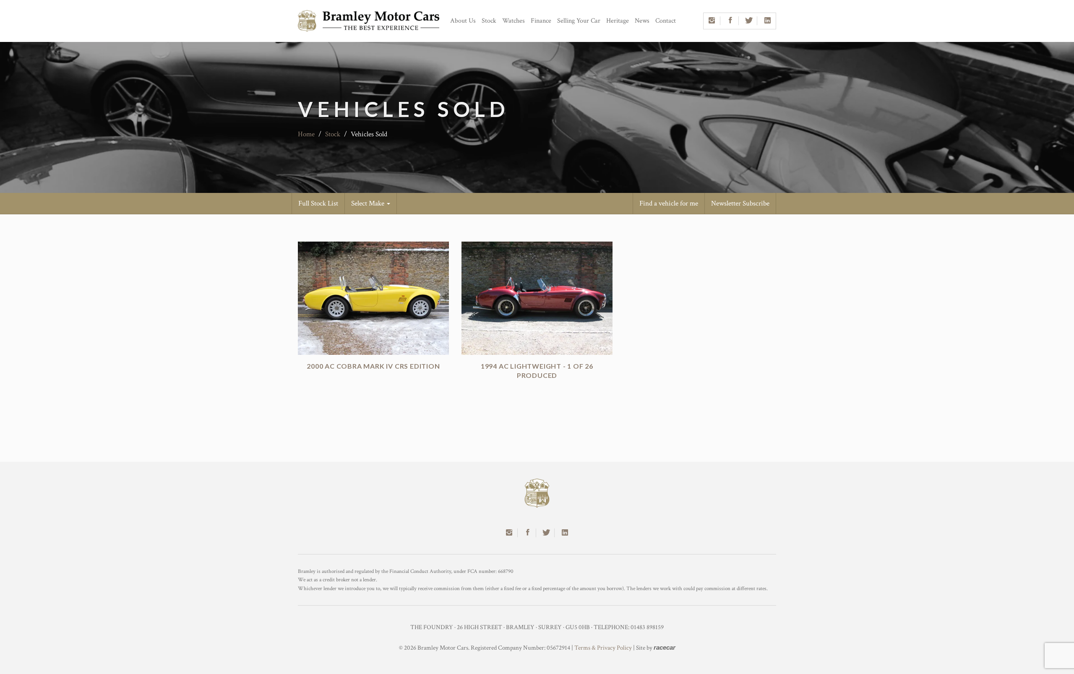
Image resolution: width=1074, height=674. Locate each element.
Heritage (617, 20)
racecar (664, 647)
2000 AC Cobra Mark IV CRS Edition (373, 366)
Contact (665, 20)
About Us (463, 20)
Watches (513, 20)
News (642, 20)
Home (306, 134)
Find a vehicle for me (668, 203)
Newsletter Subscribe (740, 203)
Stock (489, 20)
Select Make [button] (368, 203)
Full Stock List (318, 203)
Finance (541, 20)
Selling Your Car (578, 20)
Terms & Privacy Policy (603, 648)
